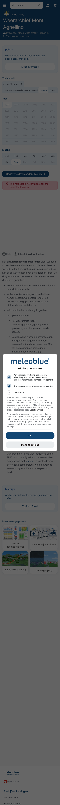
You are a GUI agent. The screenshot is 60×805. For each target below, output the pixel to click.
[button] (30, 392)
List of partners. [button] (36, 410)
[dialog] (30, 402)
